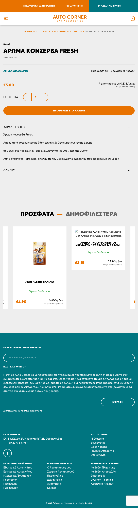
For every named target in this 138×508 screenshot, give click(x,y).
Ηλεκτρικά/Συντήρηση (17, 475)
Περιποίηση (57, 31)
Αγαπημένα (54, 483)
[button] (6, 18)
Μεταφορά (10, 483)
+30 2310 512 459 (74, 6)
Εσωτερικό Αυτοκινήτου (17, 471)
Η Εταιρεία (97, 438)
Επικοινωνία (98, 455)
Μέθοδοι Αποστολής (103, 471)
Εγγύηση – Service (102, 479)
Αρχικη (28, 31)
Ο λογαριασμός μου (59, 467)
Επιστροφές (98, 475)
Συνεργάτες (98, 442)
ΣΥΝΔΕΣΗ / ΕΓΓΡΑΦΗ (109, 6)
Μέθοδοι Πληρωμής (103, 467)
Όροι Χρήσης (99, 446)
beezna (88, 503)
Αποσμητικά (74, 31)
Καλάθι (51, 487)
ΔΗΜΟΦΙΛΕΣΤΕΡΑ (91, 214)
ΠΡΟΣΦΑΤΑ (37, 214)
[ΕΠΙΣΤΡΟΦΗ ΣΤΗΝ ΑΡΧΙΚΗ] (70, 18)
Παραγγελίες (55, 475)
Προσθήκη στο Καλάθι (69, 110)
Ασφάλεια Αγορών (102, 483)
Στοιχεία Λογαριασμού (60, 471)
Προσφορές (10, 487)
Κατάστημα (41, 31)
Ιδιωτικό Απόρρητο (102, 451)
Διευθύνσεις (54, 479)
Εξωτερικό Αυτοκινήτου (17, 467)
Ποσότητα (10, 97)
